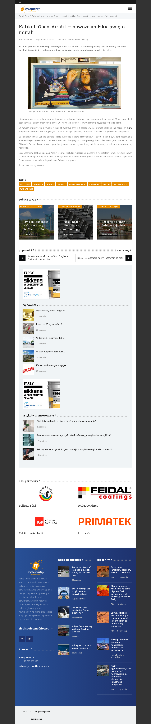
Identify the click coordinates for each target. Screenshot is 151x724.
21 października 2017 (45, 39)
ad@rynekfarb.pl (26, 657)
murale (61, 184)
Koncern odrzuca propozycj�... (51, 365)
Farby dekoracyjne (40, 16)
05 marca (75, 636)
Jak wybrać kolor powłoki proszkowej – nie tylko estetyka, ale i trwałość (74, 449)
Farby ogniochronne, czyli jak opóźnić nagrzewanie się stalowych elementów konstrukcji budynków (121, 675)
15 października (79, 598)
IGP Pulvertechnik (31, 533)
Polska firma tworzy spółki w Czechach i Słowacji (82, 629)
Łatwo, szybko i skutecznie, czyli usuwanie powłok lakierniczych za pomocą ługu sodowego (120, 619)
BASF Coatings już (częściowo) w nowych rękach (81, 591)
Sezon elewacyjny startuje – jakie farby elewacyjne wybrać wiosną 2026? (74, 435)
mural (129, 127)
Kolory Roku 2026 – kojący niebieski (81, 646)
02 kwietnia (77, 617)
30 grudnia (76, 580)
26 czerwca (41, 426)
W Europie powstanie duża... (50, 351)
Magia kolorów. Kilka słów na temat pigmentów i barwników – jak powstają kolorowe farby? (121, 593)
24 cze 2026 (107, 234)
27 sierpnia (41, 343)
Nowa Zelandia (77, 184)
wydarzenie (26, 189)
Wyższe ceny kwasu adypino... (51, 310)
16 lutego (121, 604)
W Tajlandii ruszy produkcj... (50, 338)
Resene (106, 184)
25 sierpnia (41, 371)
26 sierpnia (41, 357)
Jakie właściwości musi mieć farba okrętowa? (80, 610)
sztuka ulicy (121, 184)
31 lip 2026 (27, 234)
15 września (122, 577)
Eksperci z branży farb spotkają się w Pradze (114, 225)
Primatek (84, 533)
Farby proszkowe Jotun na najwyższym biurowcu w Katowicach (119, 645)
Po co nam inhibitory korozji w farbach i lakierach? (121, 570)
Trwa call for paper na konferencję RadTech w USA (35, 225)
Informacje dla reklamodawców (34, 666)
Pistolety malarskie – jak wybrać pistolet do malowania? (66, 421)
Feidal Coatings (88, 505)
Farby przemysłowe (30, 207)
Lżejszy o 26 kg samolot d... (49, 324)
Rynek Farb (24, 16)
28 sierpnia (41, 330)
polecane (94, 184)
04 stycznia (122, 630)
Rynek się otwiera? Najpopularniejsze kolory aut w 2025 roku (81, 571)
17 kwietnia (42, 441)
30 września (77, 652)
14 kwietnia (42, 455)
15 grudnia (122, 689)
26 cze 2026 (68, 234)
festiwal (25, 184)
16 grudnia (115, 657)
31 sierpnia (41, 316)
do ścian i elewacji (59, 16)
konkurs (38, 184)
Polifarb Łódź (27, 505)
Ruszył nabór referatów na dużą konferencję (74, 225)
